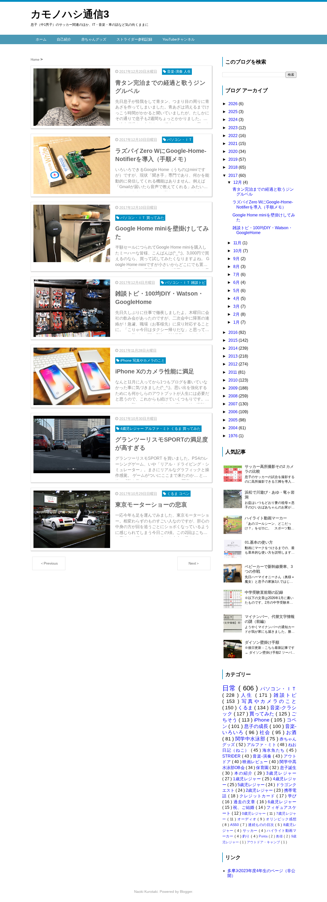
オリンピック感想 (281, 819)
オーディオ (247, 819)
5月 (237, 290)
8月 (237, 266)
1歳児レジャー (247, 779)
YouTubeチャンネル (178, 39)
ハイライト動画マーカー (266, 518)
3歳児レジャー (281, 773)
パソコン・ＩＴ (278, 688)
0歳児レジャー (254, 813)
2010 (233, 380)
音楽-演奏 (263, 756)
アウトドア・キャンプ (264, 842)
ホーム (41, 39)
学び (292, 796)
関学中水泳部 (251, 738)
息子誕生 (288, 767)
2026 (233, 104)
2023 (233, 128)
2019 (233, 159)
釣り (246, 836)
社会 (266, 732)
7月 (237, 274)
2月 (237, 314)
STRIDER (232, 756)
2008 (233, 396)
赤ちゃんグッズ (93, 39)
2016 (233, 332)
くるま (246, 707)
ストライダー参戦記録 (134, 39)
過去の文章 (245, 802)
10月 (238, 251)
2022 (233, 135)
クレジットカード (257, 796)
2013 (233, 356)
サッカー (251, 830)
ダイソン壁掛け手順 (262, 642)
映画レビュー (255, 762)
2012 (233, 364)
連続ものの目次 (261, 825)
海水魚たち (274, 750)
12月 (238, 182)
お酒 (291, 732)
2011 (233, 372)
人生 (248, 695)
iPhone (262, 720)
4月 (237, 298)
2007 (233, 404)
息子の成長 (257, 726)
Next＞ (194, 563)
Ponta (263, 836)
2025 (233, 111)
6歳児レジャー (282, 802)
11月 (237, 243)
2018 (233, 167)
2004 (233, 428)
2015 (233, 340)
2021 (233, 143)
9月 (237, 259)
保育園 (263, 767)
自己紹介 (64, 39)
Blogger (186, 891)
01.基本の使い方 (259, 542)
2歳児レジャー (260, 790)
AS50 (235, 825)
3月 (237, 306)
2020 (233, 151)
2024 (233, 119)
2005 (233, 420)
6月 (237, 282)
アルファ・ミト (262, 744)
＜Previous (49, 563)
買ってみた (262, 713)
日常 (230, 688)
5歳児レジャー (251, 785)
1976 (233, 436)
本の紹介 (244, 773)
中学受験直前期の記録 (264, 592)
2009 (233, 388)
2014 (233, 348)
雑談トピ (285, 695)
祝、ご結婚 (244, 807)
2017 (233, 175)
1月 (237, 322)
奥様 (280, 836)
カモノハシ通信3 (70, 14)
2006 (233, 412)
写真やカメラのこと (269, 701)
